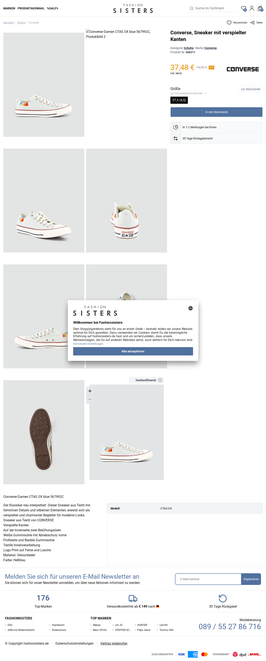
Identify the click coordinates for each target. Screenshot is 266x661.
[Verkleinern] (90, 399)
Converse (33, 22)
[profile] (251, 8)
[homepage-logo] (133, 8)
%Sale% (52, 8)
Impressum (58, 625)
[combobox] (216, 8)
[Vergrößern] (90, 391)
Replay (97, 625)
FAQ (10, 625)
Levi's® (163, 625)
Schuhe (21, 22)
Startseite (8, 22)
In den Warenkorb (216, 112)
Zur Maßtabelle (250, 89)
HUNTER (142, 625)
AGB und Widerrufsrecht (21, 630)
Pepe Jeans (143, 630)
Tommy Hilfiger (168, 630)
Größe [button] (175, 88)
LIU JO (118, 625)
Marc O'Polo (100, 630)
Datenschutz (59, 630)
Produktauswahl (31, 8)
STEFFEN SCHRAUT (123, 630)
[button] (237, 22)
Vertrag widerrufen (113, 643)
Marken (9, 8)
